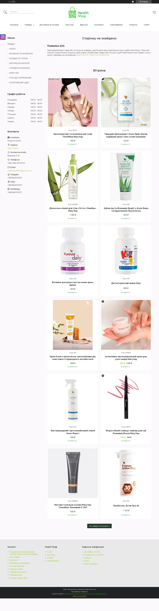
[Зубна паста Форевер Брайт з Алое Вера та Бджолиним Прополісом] (125, 176)
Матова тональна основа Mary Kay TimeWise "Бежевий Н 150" (72, 506)
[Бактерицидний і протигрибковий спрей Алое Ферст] (72, 399)
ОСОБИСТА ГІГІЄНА (18, 58)
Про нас (69, 25)
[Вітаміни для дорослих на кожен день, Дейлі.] (72, 250)
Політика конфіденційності (96, 594)
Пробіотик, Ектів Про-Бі (126, 506)
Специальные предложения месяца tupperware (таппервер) (24, 553)
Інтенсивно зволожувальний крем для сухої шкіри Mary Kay (126, 357)
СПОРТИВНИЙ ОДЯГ (19, 83)
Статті (146, 25)
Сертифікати (116, 25)
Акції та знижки (91, 564)
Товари (28, 25)
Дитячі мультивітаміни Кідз (126, 283)
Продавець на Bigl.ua (79, 591)
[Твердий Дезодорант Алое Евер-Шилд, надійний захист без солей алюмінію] (125, 102)
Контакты (51, 555)
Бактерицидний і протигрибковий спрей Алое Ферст (73, 432)
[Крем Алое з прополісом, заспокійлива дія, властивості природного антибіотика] (72, 324)
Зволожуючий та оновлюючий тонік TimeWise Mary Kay (72, 135)
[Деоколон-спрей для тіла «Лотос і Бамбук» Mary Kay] (72, 176)
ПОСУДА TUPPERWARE (20, 78)
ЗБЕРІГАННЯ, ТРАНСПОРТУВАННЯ (92, 55)
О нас (49, 552)
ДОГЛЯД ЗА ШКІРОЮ (19, 63)
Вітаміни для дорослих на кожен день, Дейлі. (73, 283)
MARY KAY (14, 73)
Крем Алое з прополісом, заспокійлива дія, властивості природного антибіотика (73, 357)
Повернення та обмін (93, 555)
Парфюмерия (16, 575)
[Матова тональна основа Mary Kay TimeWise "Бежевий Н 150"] (72, 473)
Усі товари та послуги (98, 526)
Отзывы (50, 558)
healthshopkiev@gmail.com (19, 171)
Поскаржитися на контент (74, 594)
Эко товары (15, 557)
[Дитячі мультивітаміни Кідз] (125, 250)
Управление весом (18, 572)
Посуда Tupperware (18, 578)
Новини (133, 25)
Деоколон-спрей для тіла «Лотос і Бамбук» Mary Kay (72, 209)
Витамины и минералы (20, 563)
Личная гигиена (17, 566)
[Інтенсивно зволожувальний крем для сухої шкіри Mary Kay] (125, 324)
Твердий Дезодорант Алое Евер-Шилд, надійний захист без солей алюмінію (126, 135)
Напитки (13, 560)
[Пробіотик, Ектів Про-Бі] (125, 473)
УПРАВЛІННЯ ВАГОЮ (19, 68)
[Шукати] (5, 12)
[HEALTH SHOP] (78, 12)
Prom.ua (92, 589)
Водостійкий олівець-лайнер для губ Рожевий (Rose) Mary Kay (126, 432)
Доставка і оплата (92, 552)
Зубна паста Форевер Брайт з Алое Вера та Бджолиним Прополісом (126, 209)
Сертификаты (53, 561)
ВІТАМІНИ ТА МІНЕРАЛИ (21, 54)
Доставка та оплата (49, 25)
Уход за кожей (16, 569)
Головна (14, 25)
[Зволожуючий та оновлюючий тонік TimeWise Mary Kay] (72, 102)
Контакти (99, 25)
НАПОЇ (12, 49)
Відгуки (84, 25)
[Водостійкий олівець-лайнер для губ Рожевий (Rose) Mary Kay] (125, 399)
